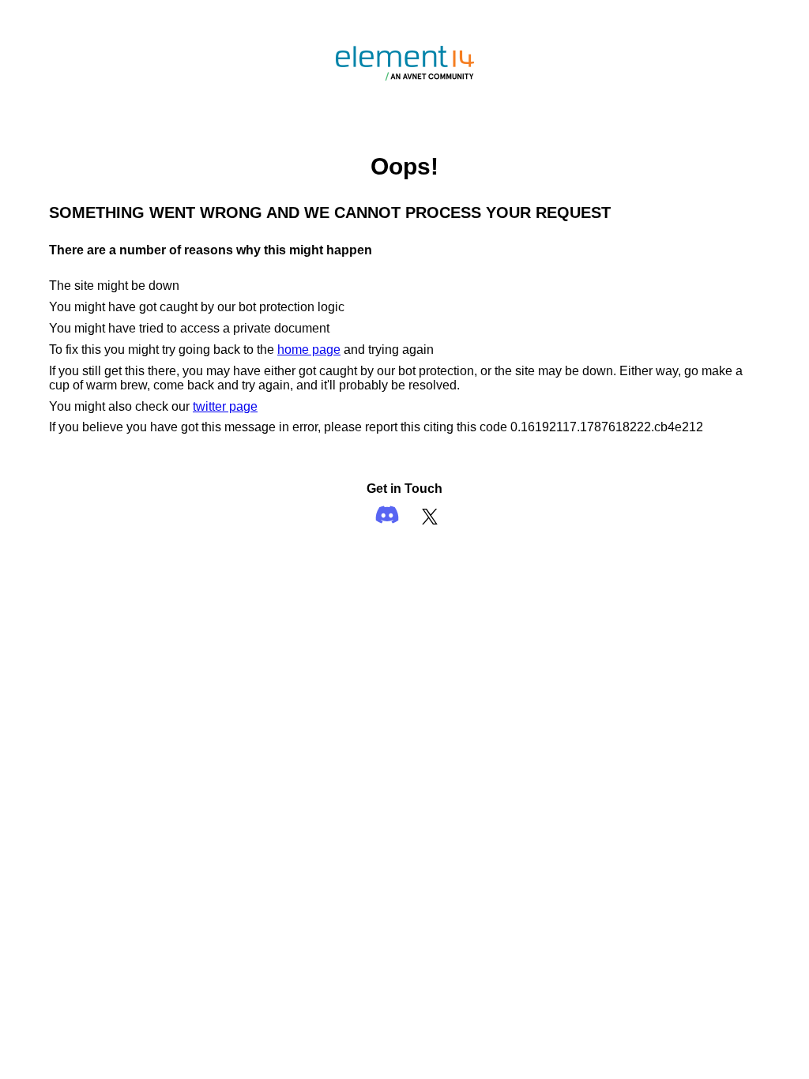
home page (309, 349)
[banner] (405, 92)
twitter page (225, 406)
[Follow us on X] (430, 516)
